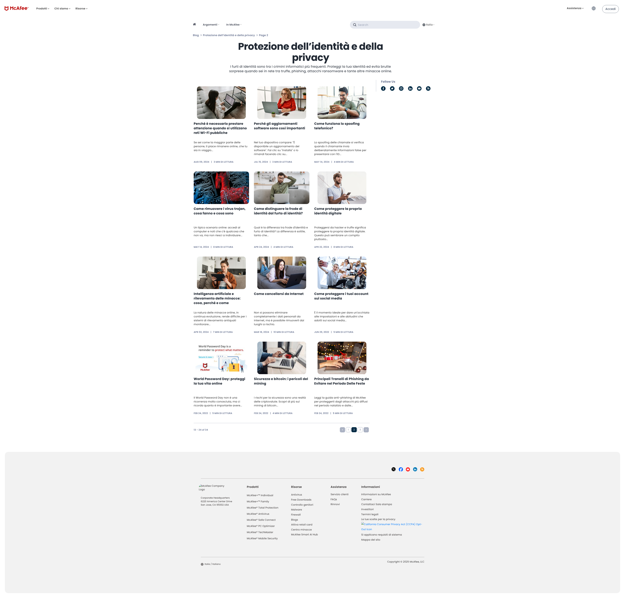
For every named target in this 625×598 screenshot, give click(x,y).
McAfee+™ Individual (260, 495)
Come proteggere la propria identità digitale (338, 211)
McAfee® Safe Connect (261, 520)
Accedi (610, 9)
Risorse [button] (80, 8)
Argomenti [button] (210, 25)
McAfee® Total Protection (262, 508)
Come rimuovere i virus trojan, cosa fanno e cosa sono (220, 211)
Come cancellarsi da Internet (279, 294)
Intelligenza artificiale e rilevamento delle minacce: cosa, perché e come (217, 298)
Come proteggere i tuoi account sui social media (341, 296)
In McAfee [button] (233, 25)
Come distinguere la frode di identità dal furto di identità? (278, 211)
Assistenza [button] (574, 8)
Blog (196, 35)
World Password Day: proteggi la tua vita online (219, 381)
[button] (594, 7)
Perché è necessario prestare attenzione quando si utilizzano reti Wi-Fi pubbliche (220, 128)
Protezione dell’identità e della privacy (229, 35)
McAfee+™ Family (258, 501)
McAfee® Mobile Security (262, 538)
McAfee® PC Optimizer (261, 526)
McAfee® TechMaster (260, 532)
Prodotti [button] (41, 8)
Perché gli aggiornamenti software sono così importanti (279, 125)
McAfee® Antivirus (258, 514)
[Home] (194, 25)
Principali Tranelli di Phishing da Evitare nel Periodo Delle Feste (341, 381)
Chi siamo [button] (61, 8)
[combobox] (428, 24)
